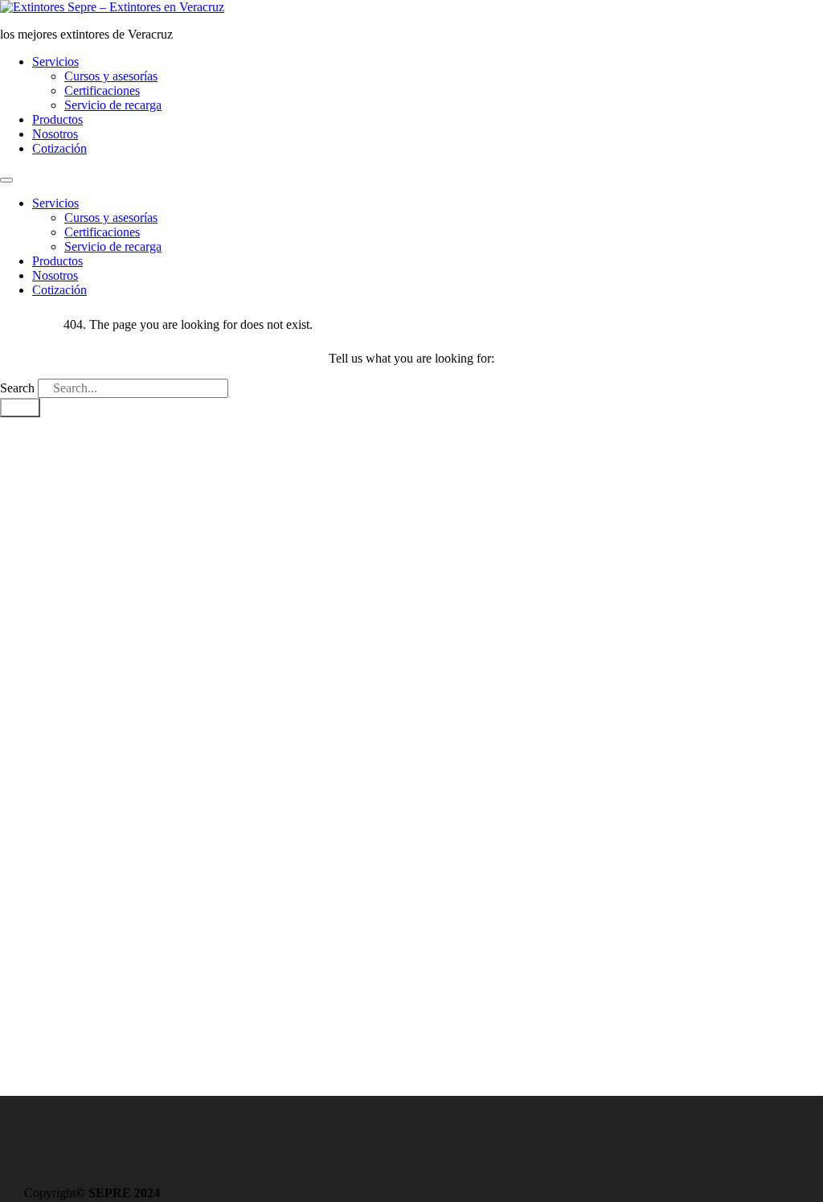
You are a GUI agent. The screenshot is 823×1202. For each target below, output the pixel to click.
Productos (57, 119)
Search (17, 388)
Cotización (59, 148)
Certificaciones (102, 90)
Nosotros (55, 134)
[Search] (20, 407)
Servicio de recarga (113, 105)
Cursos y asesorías (111, 76)
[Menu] (6, 180)
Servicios (55, 61)
